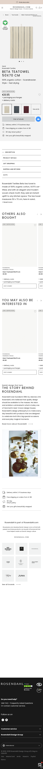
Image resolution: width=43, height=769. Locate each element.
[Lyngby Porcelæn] (21, 562)
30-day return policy (24, 2)
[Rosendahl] (35, 549)
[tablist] (21, 163)
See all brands (8, 584)
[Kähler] (21, 549)
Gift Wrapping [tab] (9, 164)
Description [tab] (10, 152)
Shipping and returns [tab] (11, 169)
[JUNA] (21, 576)
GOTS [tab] (5, 175)
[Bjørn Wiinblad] (8, 576)
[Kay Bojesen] (8, 549)
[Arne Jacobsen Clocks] (35, 562)
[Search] (36, 7)
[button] (19, 61)
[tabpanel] (21, 193)
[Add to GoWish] (38, 119)
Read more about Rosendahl (14, 424)
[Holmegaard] (8, 562)
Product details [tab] (9, 158)
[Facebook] (3, 720)
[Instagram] (6, 720)
